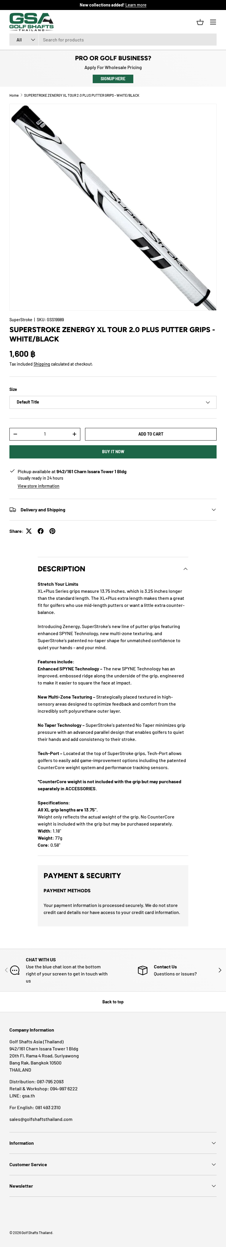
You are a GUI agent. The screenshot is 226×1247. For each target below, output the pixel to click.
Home (14, 95)
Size (13, 389)
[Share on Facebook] (40, 531)
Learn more (136, 4)
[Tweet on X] (29, 531)
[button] (200, 22)
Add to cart (150, 433)
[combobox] (113, 40)
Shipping (42, 363)
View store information (38, 485)
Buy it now (113, 451)
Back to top (113, 1001)
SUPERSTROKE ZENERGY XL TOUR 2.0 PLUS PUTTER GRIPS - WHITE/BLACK (81, 95)
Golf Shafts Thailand (36, 1233)
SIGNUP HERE (113, 78)
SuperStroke (20, 319)
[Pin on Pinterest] (52, 531)
